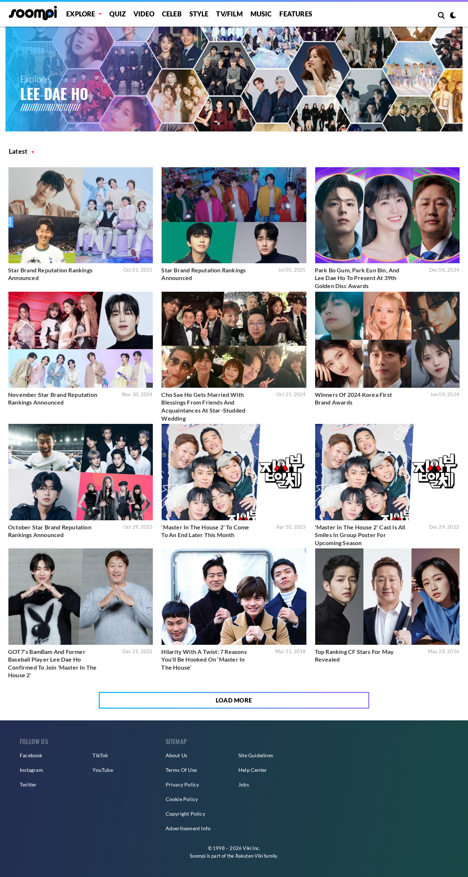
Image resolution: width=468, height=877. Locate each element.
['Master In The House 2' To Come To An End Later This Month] (234, 472)
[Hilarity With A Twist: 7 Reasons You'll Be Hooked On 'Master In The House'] (234, 596)
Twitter (28, 784)
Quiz (117, 14)
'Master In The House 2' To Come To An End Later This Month (205, 531)
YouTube (103, 770)
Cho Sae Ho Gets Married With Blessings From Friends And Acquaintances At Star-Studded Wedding (203, 406)
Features (295, 14)
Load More (234, 700)
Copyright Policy (185, 814)
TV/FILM (229, 14)
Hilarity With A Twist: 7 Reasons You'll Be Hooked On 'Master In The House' (203, 659)
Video (143, 14)
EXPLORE (80, 14)
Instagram (31, 770)
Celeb (172, 14)
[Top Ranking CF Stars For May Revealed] (387, 596)
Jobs (243, 784)
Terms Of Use (181, 770)
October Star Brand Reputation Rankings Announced (49, 531)
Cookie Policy (182, 799)
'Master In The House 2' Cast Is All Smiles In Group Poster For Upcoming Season (360, 535)
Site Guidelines (255, 755)
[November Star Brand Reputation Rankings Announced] (80, 340)
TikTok (100, 755)
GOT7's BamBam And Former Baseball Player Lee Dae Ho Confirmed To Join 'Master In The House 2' (52, 663)
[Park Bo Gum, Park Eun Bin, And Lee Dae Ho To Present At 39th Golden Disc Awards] (387, 215)
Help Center (252, 770)
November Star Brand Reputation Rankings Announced (52, 398)
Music (261, 14)
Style (199, 14)
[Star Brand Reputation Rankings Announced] (80, 215)
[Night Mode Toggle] (453, 16)
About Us (177, 755)
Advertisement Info (188, 828)
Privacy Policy (182, 784)
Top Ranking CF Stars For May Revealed (354, 655)
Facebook (31, 755)
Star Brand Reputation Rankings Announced (50, 274)
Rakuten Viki (249, 856)
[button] (21, 151)
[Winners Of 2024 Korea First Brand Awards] (387, 340)
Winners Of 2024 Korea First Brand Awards (353, 398)
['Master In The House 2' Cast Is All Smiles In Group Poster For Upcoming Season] (387, 472)
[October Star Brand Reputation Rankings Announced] (80, 472)
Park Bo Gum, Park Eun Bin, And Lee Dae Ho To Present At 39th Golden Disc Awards (357, 278)
